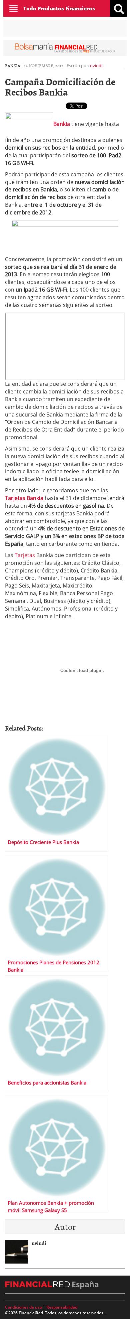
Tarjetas (25, 555)
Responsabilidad (61, 1307)
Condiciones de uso (23, 1307)
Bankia (12, 65)
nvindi (96, 65)
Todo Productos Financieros (59, 8)
